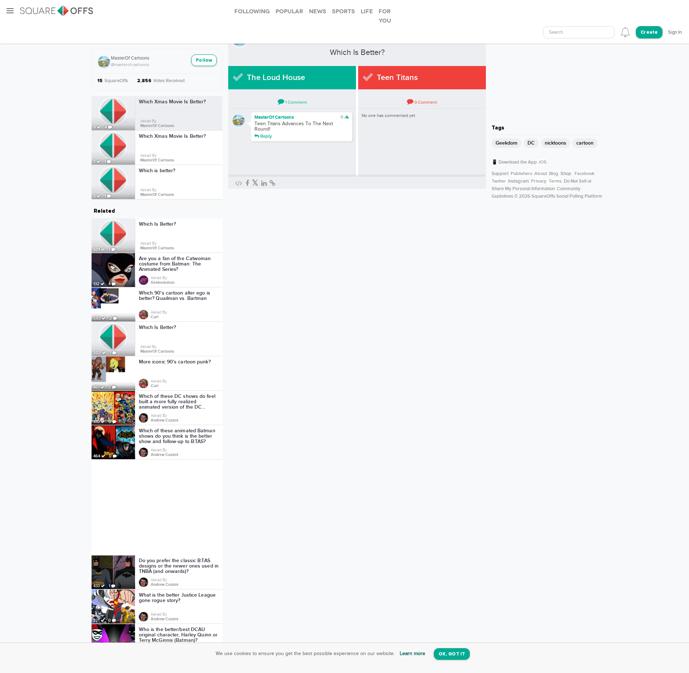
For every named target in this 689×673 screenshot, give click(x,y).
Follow (204, 60)
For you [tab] (385, 16)
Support (500, 174)
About (540, 174)
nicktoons (555, 143)
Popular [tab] (289, 11)
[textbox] (578, 32)
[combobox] (579, 32)
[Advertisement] (157, 507)
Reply (265, 135)
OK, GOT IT (452, 654)
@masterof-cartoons (130, 64)
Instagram (518, 181)
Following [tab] (252, 11)
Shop (566, 174)
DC (531, 143)
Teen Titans (397, 78)
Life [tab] (367, 11)
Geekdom (506, 143)
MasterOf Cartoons (130, 58)
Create (649, 32)
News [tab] (317, 11)
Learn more (412, 653)
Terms (555, 181)
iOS (543, 162)
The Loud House (276, 78)
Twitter (499, 181)
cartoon (585, 143)
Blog (553, 174)
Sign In (675, 32)
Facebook (585, 174)
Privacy (539, 181)
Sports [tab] (343, 11)
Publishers (521, 174)
